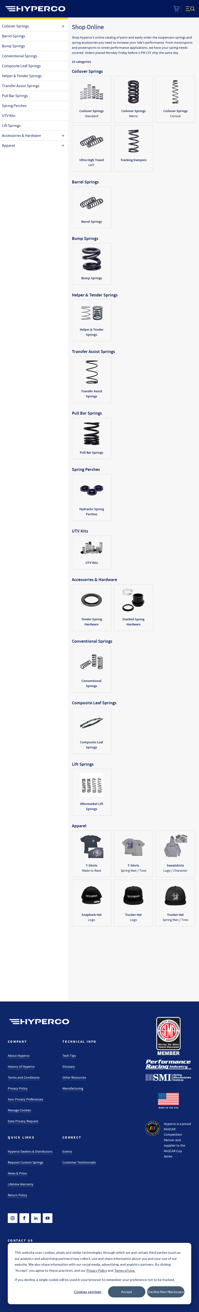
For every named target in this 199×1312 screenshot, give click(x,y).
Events (67, 1151)
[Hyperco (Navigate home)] (39, 1021)
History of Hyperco (21, 1066)
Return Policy (17, 1195)
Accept (126, 1292)
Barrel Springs (13, 36)
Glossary (68, 1066)
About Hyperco (19, 1055)
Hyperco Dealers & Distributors (30, 1151)
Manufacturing (72, 1088)
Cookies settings (87, 1292)
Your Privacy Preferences (25, 1099)
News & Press (17, 1173)
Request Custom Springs (25, 1162)
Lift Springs (11, 125)
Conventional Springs (19, 56)
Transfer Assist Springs (20, 85)
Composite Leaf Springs (21, 66)
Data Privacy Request (23, 1121)
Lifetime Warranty (20, 1184)
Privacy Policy (18, 1088)
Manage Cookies (19, 1110)
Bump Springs (13, 46)
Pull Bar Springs (15, 95)
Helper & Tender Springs (22, 76)
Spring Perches (14, 105)
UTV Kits (8, 115)
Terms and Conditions (24, 1077)
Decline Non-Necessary (166, 1292)
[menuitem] (35, 8)
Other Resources (74, 1077)
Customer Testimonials (79, 1162)
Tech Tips (69, 1055)
